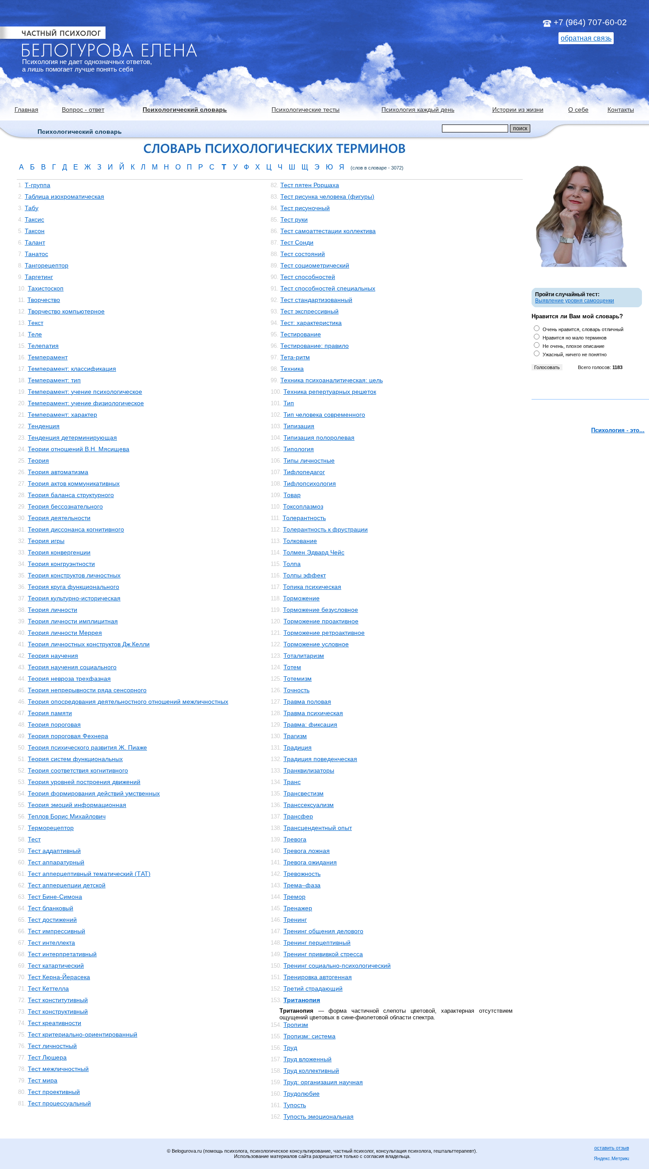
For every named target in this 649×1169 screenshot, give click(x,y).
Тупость (294, 1105)
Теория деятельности (59, 517)
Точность (296, 690)
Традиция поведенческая (320, 758)
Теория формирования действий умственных (94, 793)
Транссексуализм (308, 804)
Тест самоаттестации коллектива (328, 230)
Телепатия (43, 345)
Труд (290, 1047)
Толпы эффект (304, 575)
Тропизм (295, 1024)
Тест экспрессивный (309, 311)
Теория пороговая (54, 724)
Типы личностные (309, 460)
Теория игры (46, 540)
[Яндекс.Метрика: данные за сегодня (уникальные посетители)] (611, 1159)
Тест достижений (52, 919)
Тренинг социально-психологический (337, 965)
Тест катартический (56, 965)
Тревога (294, 839)
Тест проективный (54, 1091)
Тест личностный (52, 1045)
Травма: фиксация (310, 724)
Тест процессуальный (59, 1103)
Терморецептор (51, 827)
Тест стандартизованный (316, 299)
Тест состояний (302, 253)
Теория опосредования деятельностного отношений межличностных (128, 701)
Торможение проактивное (320, 621)
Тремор (294, 896)
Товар (292, 494)
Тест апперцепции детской (67, 885)
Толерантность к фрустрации (325, 529)
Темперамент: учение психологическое (85, 391)
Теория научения (53, 655)
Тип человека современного (324, 414)
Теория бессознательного (65, 506)
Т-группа (37, 185)
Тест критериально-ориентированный (82, 1034)
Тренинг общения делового (323, 931)
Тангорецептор (46, 265)
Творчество (43, 299)
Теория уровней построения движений (84, 781)
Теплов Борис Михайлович (67, 816)
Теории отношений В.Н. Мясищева (78, 449)
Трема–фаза (302, 885)
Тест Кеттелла (48, 988)
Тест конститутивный (58, 999)
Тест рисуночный (305, 207)
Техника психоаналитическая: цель (331, 380)
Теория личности (52, 609)
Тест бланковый (50, 908)
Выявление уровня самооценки (574, 301)
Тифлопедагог (304, 471)
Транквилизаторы (308, 770)
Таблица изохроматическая (64, 196)
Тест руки (294, 219)
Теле (35, 334)
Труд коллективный (311, 1070)
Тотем (292, 667)
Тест (34, 839)
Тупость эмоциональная (318, 1116)
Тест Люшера (47, 1057)
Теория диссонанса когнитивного (76, 529)
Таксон (35, 230)
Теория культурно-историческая (74, 598)
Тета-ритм (295, 357)
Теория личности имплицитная (73, 621)
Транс (292, 781)
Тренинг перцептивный (317, 942)
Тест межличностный (58, 1068)
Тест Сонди (296, 242)
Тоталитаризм (303, 655)
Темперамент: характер (62, 414)
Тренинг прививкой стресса (323, 954)
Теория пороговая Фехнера (68, 735)
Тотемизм (297, 678)
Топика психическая (312, 586)
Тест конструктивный (58, 1011)
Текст (35, 322)
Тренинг (295, 919)
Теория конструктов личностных (74, 575)
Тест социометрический (314, 265)
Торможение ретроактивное (324, 632)
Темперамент (48, 357)
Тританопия (301, 999)
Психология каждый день (417, 109)
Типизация (298, 426)
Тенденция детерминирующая (72, 437)
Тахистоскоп (46, 288)
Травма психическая (313, 712)
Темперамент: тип (54, 380)
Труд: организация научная (323, 1082)
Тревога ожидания (310, 862)
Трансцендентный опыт (317, 827)
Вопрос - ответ (83, 109)
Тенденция (44, 426)
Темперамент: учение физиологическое (86, 403)
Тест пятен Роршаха (309, 185)
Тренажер (297, 908)
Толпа (292, 563)
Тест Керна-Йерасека (59, 976)
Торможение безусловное (320, 609)
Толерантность (304, 517)
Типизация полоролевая (319, 437)
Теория (38, 460)
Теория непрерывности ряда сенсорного (87, 690)
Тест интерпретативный (62, 954)
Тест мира (42, 1080)
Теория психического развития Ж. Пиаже (87, 747)
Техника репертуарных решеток (329, 391)
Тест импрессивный (56, 931)
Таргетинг (39, 276)
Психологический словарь (185, 109)
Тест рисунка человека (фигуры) (327, 196)
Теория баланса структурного (71, 494)
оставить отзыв (611, 1147)
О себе (578, 109)
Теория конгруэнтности (61, 563)
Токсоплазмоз (303, 506)
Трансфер (298, 816)
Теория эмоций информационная (77, 804)
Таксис (34, 219)
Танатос (36, 253)
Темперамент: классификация (72, 368)
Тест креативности (54, 1022)
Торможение (301, 598)
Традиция (297, 747)
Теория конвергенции (59, 552)
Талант (35, 242)
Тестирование (300, 334)
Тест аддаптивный (54, 850)
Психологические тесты (306, 109)
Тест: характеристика (311, 322)
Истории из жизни (517, 109)
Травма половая (307, 701)
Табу (31, 207)
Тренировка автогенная (317, 976)
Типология (298, 449)
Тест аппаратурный (56, 862)
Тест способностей (307, 276)
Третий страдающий (313, 988)
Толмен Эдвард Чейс (313, 552)
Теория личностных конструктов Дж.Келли (89, 644)
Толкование (300, 540)
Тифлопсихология (309, 483)
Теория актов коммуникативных (74, 483)
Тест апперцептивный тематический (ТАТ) (89, 873)
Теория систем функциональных (75, 758)
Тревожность (302, 873)
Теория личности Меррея (65, 632)
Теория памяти (50, 712)
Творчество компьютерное (66, 311)
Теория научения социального (72, 667)
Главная (26, 109)
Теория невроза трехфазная (69, 678)
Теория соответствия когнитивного (78, 770)
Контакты (620, 109)
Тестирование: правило (314, 345)
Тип (288, 403)
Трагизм (295, 735)
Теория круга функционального (73, 586)
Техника (292, 368)
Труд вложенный (307, 1059)
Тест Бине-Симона (55, 896)
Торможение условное (316, 644)
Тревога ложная (306, 850)
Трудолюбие (301, 1093)
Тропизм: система (309, 1036)
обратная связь (586, 38)
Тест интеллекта (51, 942)
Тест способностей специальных (327, 288)
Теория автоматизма (58, 471)
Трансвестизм (303, 793)
